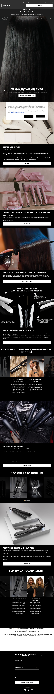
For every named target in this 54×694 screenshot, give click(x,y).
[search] (38, 18)
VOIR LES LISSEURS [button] (27, 465)
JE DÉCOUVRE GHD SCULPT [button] (27, 95)
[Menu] (50, 18)
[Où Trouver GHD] (44, 18)
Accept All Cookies (29, 116)
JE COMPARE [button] (27, 563)
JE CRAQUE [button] (27, 223)
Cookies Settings (40, 116)
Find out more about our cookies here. (18, 112)
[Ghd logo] (5, 18)
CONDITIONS (15, 628)
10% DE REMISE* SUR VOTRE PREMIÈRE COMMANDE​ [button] (25, 655)
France (18, 677)
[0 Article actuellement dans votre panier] (47, 18)
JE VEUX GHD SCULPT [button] (26, 281)
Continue (39, 5)
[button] (27, 660)
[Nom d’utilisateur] (41, 18)
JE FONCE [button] (27, 163)
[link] (27, 11)
